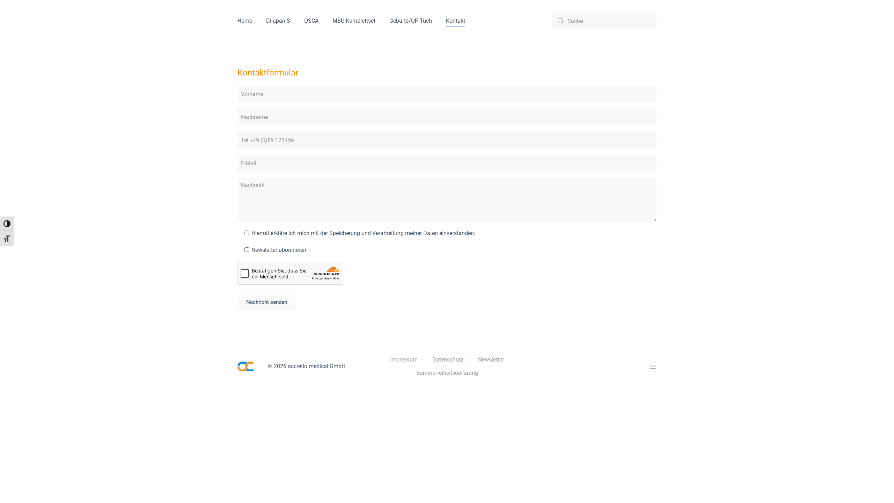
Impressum (404, 359)
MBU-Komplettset (353, 20)
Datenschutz (447, 359)
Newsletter (491, 359)
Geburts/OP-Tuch (410, 20)
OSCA (311, 20)
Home (244, 20)
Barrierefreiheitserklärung (447, 373)
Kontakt (455, 20)
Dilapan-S (278, 20)
